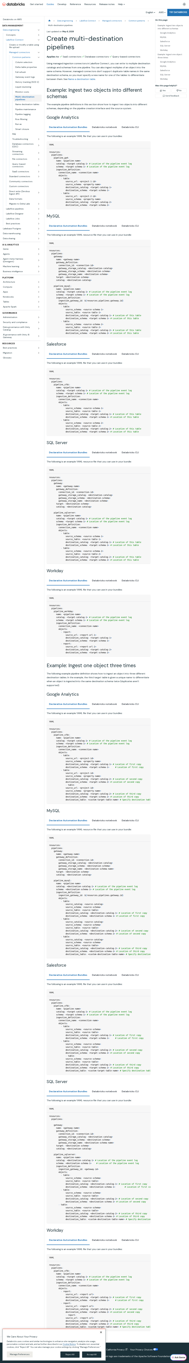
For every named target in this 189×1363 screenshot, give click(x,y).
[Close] (101, 1332)
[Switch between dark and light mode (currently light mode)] (184, 4)
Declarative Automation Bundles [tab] (68, 127)
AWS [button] (161, 12)
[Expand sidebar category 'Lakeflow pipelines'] (39, 209)
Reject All (70, 1354)
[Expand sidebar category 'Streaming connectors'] (39, 152)
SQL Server (165, 45)
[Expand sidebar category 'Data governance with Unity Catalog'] (39, 328)
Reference (75, 4)
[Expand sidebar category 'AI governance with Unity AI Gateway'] (39, 336)
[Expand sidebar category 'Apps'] (39, 292)
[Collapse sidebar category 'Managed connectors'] (39, 52)
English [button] (149, 12)
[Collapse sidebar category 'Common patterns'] (39, 57)
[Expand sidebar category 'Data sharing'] (39, 238)
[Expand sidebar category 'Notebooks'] (39, 297)
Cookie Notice (69, 1344)
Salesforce (165, 41)
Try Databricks (178, 12)
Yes (164, 90)
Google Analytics (168, 33)
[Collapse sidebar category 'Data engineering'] (39, 30)
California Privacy (115, 1349)
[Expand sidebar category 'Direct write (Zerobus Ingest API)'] (39, 192)
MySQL (163, 37)
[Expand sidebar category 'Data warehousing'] (39, 233)
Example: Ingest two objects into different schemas (170, 27)
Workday (164, 50)
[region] (54, 1345)
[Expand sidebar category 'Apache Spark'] (39, 307)
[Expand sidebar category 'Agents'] (39, 254)
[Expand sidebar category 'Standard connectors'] (39, 176)
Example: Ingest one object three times (170, 56)
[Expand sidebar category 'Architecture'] (39, 282)
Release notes (107, 4)
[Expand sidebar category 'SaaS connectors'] (39, 171)
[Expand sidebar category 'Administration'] (39, 317)
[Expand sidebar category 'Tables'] (39, 302)
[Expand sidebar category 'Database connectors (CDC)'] (39, 145)
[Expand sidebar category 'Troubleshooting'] (39, 139)
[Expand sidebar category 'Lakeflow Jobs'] (39, 219)
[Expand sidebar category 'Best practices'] (39, 223)
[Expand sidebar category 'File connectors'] (39, 159)
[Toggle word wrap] (141, 728)
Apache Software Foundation (154, 1356)
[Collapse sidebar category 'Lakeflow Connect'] (39, 40)
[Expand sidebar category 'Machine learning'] (39, 266)
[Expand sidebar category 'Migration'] (39, 353)
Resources (90, 4)
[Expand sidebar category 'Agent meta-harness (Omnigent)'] (39, 260)
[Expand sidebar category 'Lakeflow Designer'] (39, 214)
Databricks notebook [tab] (104, 127)
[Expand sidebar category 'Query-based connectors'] (39, 165)
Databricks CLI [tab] (130, 127)
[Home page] (49, 20)
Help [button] (120, 4)
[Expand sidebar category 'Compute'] (39, 287)
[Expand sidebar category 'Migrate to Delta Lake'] (39, 204)
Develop (62, 4)
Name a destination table (81, 79)
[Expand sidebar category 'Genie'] (39, 249)
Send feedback (172, 96)
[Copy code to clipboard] (146, 152)
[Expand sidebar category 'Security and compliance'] (39, 322)
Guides (50, 4)
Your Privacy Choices (141, 1349)
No (180, 90)
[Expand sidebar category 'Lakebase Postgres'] (39, 228)
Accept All (91, 1354)
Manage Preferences (19, 1354)
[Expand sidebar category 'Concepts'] (39, 35)
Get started (36, 4)
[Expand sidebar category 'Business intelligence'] (39, 271)
